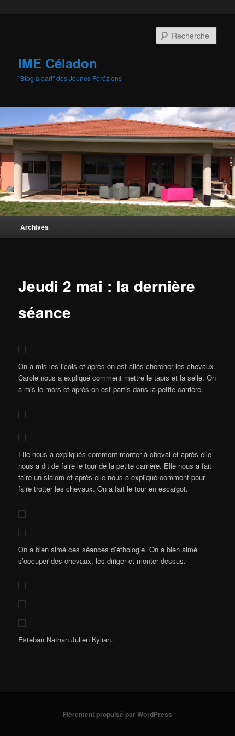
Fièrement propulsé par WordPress (117, 714)
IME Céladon (57, 63)
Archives (34, 227)
